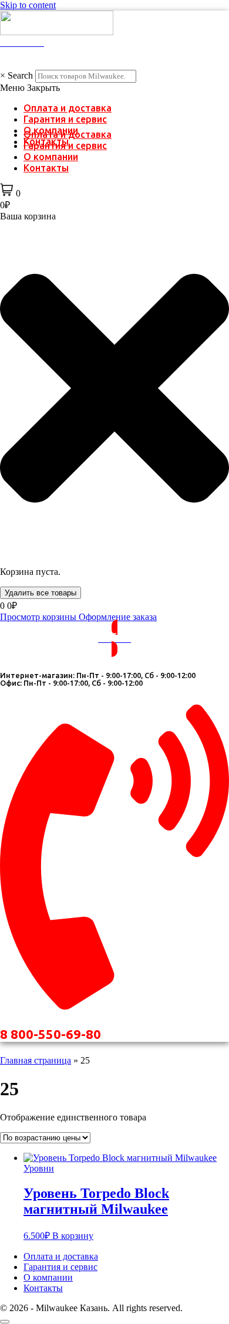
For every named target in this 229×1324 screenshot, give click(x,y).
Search (20, 75)
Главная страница (35, 1060)
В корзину (72, 1236)
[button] (114, 88)
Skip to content (28, 5)
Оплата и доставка (67, 108)
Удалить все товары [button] (40, 592)
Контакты (46, 167)
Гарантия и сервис (65, 119)
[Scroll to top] (4, 1321)
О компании (50, 156)
